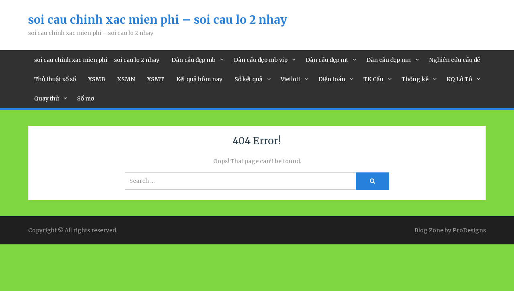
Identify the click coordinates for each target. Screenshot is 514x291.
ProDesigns (469, 230)
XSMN (126, 79)
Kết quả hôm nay (199, 79)
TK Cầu (373, 79)
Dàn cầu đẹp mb (193, 60)
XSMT (155, 79)
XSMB (96, 79)
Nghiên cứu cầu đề (454, 60)
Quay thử (46, 98)
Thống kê (415, 79)
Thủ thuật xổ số (55, 79)
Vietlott (290, 79)
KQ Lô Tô (459, 79)
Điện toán (331, 79)
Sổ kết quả (249, 79)
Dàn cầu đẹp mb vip (261, 60)
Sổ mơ (85, 98)
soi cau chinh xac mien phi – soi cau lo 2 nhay (157, 19)
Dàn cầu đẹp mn (388, 60)
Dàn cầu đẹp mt (327, 60)
